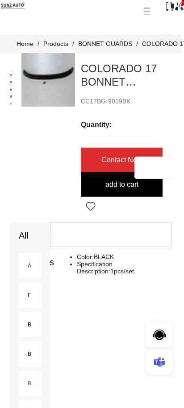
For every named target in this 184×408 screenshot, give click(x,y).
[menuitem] (30, 265)
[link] (25, 43)
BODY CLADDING (30, 354)
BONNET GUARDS (105, 43)
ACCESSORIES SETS (30, 266)
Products (55, 43)
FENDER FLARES (30, 295)
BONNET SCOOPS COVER (30, 324)
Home (25, 43)
